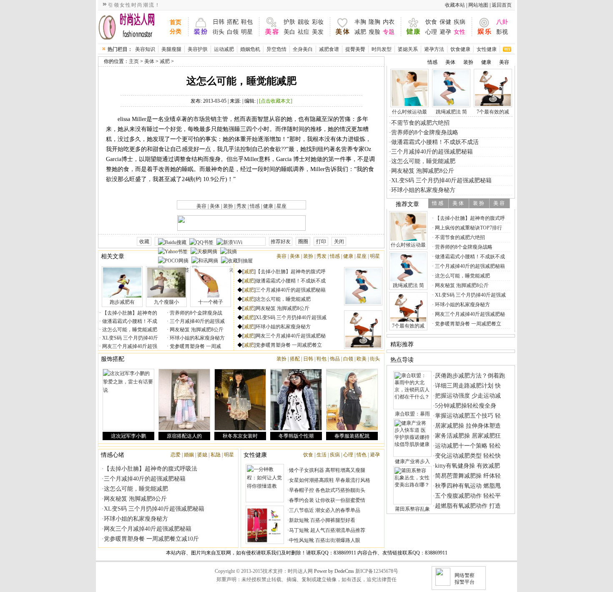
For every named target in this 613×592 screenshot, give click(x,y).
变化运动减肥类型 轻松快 (468, 456)
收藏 (144, 241)
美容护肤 (198, 49)
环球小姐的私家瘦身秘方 (196, 338)
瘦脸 (374, 32)
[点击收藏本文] (275, 101)
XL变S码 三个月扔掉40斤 (129, 338)
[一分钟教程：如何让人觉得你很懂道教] (265, 483)
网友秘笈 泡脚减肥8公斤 (196, 330)
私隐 (216, 455)
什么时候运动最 (409, 112)
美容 (201, 206)
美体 (149, 61)
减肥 (360, 32)
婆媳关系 (408, 49)
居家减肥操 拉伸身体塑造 (468, 426)
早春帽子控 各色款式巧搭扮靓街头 (327, 490)
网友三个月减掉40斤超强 (129, 346)
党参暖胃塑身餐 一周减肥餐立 (289, 345)
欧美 (362, 359)
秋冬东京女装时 (240, 436)
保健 (445, 22)
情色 (362, 455)
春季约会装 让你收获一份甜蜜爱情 (327, 500)
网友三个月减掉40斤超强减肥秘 (291, 336)
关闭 (339, 241)
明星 (247, 32)
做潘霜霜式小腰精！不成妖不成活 (435, 142)
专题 (388, 32)
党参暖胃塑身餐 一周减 (194, 346)
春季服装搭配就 (351, 436)
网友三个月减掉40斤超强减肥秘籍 (147, 529)
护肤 (289, 22)
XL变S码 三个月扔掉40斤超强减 (291, 317)
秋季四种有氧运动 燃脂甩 (468, 486)
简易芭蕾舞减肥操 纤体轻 (468, 476)
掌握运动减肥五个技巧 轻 (468, 416)
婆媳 (202, 455)
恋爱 (176, 455)
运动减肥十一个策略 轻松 (468, 446)
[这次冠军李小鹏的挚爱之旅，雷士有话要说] (128, 400)
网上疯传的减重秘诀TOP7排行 (468, 228)
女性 (459, 32)
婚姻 (189, 455)
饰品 (335, 359)
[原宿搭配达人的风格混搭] (184, 400)
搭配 (233, 22)
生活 (322, 455)
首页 (175, 22)
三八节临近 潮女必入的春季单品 (324, 510)
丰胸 (360, 22)
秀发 (241, 206)
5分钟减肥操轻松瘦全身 (465, 406)
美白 (289, 32)
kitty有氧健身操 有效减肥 (467, 466)
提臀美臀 (355, 49)
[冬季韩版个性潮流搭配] (296, 400)
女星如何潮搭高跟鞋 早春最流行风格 (329, 480)
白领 (233, 32)
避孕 (445, 32)
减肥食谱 (329, 49)
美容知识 (145, 49)
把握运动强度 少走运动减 (468, 396)
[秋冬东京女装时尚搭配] (240, 400)
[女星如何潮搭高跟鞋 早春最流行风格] (265, 525)
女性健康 (487, 49)
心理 (431, 32)
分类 (175, 31)
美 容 (499, 203)
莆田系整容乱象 (412, 509)
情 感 (437, 203)
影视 (502, 32)
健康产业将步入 (412, 461)
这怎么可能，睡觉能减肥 (129, 330)
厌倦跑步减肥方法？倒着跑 (470, 376)
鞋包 (247, 22)
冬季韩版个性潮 (296, 436)
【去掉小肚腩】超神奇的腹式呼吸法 (150, 469)
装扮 (228, 206)
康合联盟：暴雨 (412, 414)
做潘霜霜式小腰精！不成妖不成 (291, 281)
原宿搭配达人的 (184, 436)
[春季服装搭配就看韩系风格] (352, 400)
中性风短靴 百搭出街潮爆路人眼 (324, 540)
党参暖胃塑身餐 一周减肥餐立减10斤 (151, 539)
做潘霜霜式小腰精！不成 (129, 321)
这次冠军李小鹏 (128, 436)
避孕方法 (434, 49)
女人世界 (132, 26)
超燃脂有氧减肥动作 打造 (468, 506)
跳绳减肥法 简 (451, 112)
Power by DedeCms (334, 571)
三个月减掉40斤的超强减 (196, 321)
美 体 (458, 203)
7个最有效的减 (493, 112)
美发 (318, 32)
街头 (218, 32)
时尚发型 (382, 49)
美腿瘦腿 (171, 49)
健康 (268, 206)
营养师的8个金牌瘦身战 (195, 313)
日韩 (218, 22)
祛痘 (303, 32)
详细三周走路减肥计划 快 (468, 386)
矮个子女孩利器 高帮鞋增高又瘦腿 (327, 470)
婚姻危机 (250, 49)
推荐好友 (281, 241)
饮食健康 (460, 49)
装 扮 (478, 203)
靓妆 (303, 22)
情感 (255, 206)
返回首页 (502, 5)
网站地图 (478, 5)
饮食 (431, 22)
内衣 (388, 22)
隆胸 (374, 22)
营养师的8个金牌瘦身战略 (424, 132)
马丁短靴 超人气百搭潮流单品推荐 (327, 530)
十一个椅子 (210, 302)
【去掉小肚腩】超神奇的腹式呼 (291, 272)
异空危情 (276, 49)
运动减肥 (224, 49)
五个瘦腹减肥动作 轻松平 (468, 496)
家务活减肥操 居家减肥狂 (468, 436)
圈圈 (303, 241)
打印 (321, 241)
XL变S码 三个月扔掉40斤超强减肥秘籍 (154, 509)
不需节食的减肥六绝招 (420, 123)
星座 (281, 206)
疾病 (459, 22)
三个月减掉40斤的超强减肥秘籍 (291, 290)
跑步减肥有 (122, 302)
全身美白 (303, 49)
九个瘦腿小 (166, 302)
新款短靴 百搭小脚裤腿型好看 (322, 520)
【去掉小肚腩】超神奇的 (129, 313)
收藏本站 (455, 5)
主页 (134, 61)
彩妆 (318, 22)
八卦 (502, 22)
